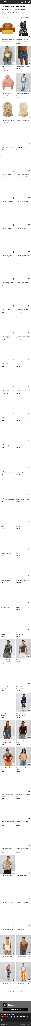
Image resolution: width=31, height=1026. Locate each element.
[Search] (18, 2)
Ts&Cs (29, 1024)
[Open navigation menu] (2, 2)
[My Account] (22, 2)
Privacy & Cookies (23, 1024)
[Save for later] (13, 36)
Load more (15, 996)
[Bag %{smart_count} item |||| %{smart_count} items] (29, 2)
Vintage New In (7, 12)
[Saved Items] (25, 2)
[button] (2, 1017)
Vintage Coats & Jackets (19, 12)
